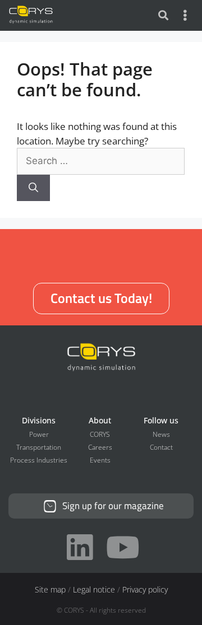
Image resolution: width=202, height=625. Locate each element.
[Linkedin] (79, 547)
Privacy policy (145, 589)
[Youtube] (122, 547)
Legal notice (94, 589)
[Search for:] (101, 160)
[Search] (33, 188)
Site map (50, 589)
